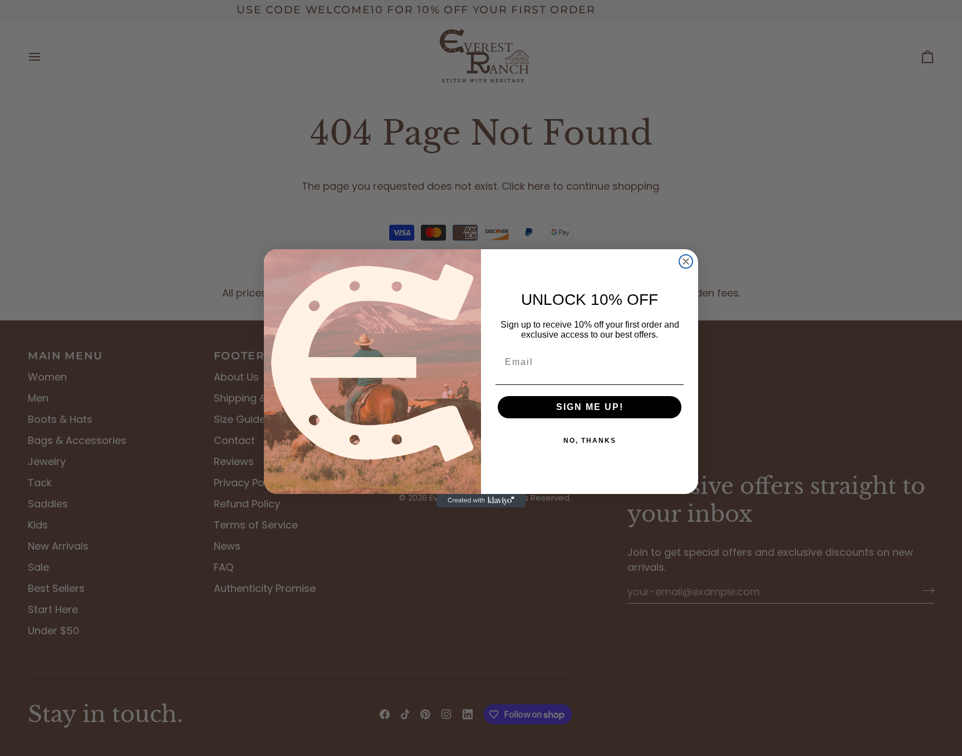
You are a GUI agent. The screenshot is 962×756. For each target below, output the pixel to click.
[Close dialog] (686, 261)
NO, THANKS (589, 440)
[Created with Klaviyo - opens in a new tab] (481, 500)
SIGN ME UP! (590, 407)
